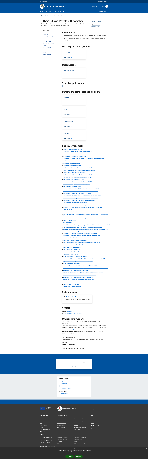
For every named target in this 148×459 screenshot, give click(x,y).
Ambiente (76, 425)
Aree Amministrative (44, 421)
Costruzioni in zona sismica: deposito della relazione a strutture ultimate (79, 200)
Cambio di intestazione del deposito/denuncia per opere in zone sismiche (79, 170)
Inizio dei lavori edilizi (67, 222)
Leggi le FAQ (59, 441)
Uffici (55, 15)
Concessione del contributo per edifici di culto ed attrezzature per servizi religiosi (81, 188)
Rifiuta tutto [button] (78, 456)
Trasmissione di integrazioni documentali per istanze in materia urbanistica (79, 275)
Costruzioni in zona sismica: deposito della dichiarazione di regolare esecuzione (80, 198)
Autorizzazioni (77, 429)
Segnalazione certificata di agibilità (70, 254)
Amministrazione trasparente (80, 437)
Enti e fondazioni (43, 425)
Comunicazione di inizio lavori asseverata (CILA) (73, 179)
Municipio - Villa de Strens (72, 297)
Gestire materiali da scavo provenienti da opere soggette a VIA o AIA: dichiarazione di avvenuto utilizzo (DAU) (85, 214)
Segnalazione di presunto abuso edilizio (71, 263)
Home (42, 15)
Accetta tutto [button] (69, 456)
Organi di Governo (43, 419)
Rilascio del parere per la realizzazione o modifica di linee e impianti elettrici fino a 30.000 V (83, 242)
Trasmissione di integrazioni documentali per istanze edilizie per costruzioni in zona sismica (83, 272)
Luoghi (92, 428)
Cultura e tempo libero (61, 421)
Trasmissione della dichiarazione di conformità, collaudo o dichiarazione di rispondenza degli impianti (85, 268)
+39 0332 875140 (70, 311)
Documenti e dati (43, 431)
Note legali (76, 441)
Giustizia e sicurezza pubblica (80, 421)
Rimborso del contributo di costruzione (71, 252)
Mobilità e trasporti (61, 427)
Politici (41, 427)
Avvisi (92, 423)
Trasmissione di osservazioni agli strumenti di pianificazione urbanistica (78, 279)
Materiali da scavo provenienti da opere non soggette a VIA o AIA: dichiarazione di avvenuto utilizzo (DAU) (86, 225)
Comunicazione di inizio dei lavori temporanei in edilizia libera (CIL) (77, 177)
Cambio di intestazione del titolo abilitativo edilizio (74, 172)
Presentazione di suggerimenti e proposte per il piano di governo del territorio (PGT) (81, 235)
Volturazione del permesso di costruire (71, 284)
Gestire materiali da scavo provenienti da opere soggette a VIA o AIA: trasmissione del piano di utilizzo (85, 218)
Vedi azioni (99, 21)
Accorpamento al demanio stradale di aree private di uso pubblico (77, 151)
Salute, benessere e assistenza (80, 427)
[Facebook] (96, 6)
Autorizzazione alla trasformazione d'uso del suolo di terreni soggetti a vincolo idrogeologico (83, 158)
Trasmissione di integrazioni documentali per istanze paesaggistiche (78, 277)
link (85, 453)
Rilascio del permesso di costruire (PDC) (72, 247)
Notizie (92, 419)
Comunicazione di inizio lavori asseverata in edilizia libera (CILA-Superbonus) (80, 182)
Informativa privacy (78, 439)
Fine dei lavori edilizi (67, 209)
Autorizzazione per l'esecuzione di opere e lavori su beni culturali (77, 168)
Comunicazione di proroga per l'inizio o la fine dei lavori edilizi (76, 184)
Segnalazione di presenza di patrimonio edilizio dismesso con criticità (78, 261)
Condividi (93, 21)
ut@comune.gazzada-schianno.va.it (75, 329)
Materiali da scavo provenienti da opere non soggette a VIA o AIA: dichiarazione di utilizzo (82, 227)
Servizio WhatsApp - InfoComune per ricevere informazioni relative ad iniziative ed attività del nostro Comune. (74, 402)
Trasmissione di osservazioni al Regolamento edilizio (74, 282)
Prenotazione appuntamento (62, 437)
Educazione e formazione (79, 419)
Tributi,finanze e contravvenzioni (80, 423)
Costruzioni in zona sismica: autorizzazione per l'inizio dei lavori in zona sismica (80, 191)
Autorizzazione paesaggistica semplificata (72, 165)
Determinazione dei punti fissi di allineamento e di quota (75, 205)
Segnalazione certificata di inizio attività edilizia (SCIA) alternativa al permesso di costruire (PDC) (84, 259)
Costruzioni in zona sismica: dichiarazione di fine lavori (75, 202)
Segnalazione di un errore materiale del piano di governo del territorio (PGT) (80, 265)
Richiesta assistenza (61, 444)
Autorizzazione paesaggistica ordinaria (71, 163)
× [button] (146, 448)
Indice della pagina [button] (46, 30)
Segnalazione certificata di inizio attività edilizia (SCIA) (74, 256)
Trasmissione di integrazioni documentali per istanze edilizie (76, 270)
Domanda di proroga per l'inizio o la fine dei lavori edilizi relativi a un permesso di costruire (83, 207)
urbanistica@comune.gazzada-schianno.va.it (73, 313)
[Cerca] (106, 6)
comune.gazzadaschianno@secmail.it (47, 446)
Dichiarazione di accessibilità (79, 444)
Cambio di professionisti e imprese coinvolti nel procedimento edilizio (78, 175)
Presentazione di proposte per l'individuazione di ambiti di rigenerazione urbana (80, 233)
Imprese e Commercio (61, 423)
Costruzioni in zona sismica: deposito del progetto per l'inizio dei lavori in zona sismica (82, 195)
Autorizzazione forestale (68, 161)
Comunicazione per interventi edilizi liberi (72, 186)
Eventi (92, 431)
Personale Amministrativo (45, 429)
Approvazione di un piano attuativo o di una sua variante (75, 154)
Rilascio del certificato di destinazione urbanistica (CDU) (75, 240)
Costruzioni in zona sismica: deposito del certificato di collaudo (77, 193)
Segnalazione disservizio (62, 439)
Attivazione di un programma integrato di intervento (74, 156)
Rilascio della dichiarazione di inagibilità (71, 249)
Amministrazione (48, 15)
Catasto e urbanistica (61, 425)
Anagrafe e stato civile (61, 419)
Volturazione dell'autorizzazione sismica (72, 286)
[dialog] (74, 453)
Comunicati (93, 421)
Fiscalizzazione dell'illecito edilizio (70, 212)
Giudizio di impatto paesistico (69, 220)
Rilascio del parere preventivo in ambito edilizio (73, 245)
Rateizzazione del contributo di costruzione (72, 238)
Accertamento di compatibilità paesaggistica (72, 149)
